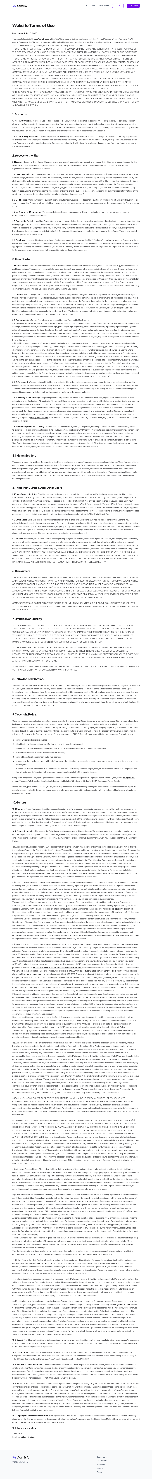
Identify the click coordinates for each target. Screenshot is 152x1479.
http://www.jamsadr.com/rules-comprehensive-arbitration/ (95, 971)
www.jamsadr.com (34, 974)
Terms (99, 1472)
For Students (103, 6)
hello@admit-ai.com (39, 417)
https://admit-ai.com (41, 39)
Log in (118, 6)
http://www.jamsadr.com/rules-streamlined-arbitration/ (57, 967)
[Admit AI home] (20, 5)
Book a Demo (133, 6)
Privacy (100, 1468)
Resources (101, 1465)
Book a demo (102, 1457)
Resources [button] (90, 6)
